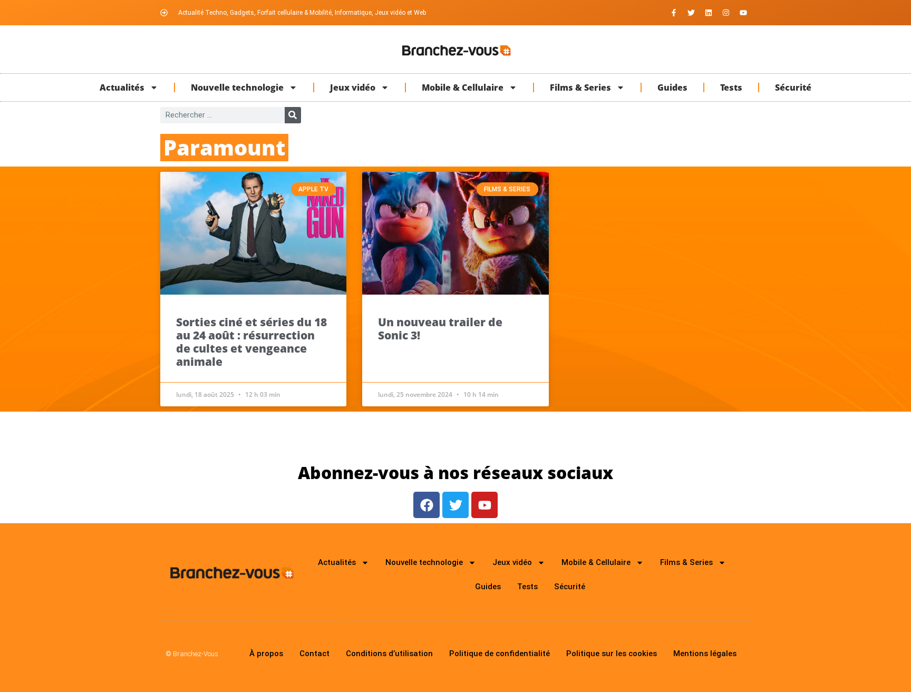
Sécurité (793, 87)
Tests (731, 87)
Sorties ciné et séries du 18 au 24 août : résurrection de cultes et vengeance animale (251, 342)
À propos (266, 653)
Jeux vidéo (352, 87)
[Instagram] (726, 12)
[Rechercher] (293, 115)
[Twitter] (691, 12)
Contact (314, 653)
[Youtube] (743, 12)
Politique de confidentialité (499, 653)
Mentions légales (704, 653)
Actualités (122, 87)
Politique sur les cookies (611, 653)
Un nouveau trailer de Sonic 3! (440, 329)
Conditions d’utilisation (389, 653)
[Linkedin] (708, 12)
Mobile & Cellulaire (462, 87)
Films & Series (580, 87)
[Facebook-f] (673, 12)
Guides (672, 87)
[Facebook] (426, 505)
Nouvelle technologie (237, 87)
